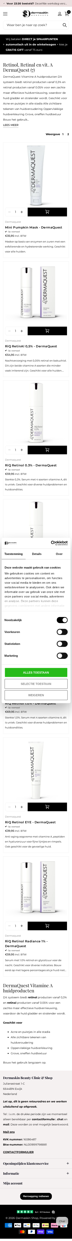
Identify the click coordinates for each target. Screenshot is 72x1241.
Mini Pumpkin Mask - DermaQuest (33, 227)
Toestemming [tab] (13, 553)
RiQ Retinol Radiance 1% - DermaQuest (26, 943)
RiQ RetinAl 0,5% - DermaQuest (31, 346)
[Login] (59, 13)
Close (36, 1163)
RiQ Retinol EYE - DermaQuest (30, 822)
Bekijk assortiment (5, 13)
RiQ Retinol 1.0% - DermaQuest (30, 703)
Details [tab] (36, 553)
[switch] (62, 632)
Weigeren (36, 695)
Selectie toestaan (36, 683)
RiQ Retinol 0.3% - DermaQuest (31, 465)
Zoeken (64, 25)
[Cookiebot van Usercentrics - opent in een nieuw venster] (51, 543)
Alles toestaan (36, 672)
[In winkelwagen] (47, 212)
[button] (21, 212)
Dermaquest (13, 221)
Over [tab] (59, 553)
